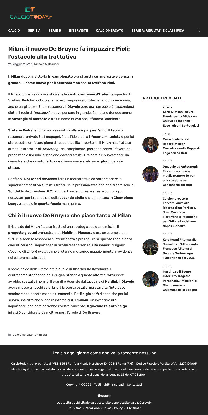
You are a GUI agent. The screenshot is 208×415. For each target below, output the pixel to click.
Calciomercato (109, 30)
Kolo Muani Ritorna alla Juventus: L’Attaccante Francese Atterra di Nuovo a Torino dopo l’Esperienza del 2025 (180, 249)
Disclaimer (133, 408)
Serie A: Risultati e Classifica (157, 30)
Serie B (55, 30)
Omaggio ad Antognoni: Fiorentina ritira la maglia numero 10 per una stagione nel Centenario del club (180, 176)
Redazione (92, 408)
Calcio (14, 30)
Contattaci (134, 384)
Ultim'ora (40, 335)
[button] (198, 31)
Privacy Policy (113, 408)
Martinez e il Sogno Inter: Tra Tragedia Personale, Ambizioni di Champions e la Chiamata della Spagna (180, 281)
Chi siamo (75, 408)
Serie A (34, 30)
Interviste (78, 30)
